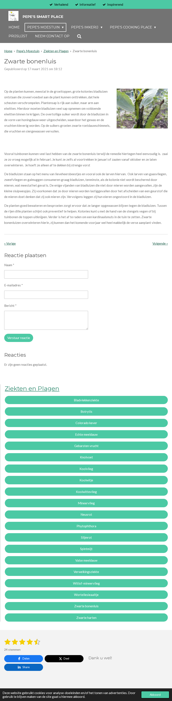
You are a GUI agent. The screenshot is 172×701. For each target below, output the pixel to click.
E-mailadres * (13, 285)
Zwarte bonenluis (85, 51)
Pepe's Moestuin (27, 51)
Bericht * (10, 305)
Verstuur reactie (18, 338)
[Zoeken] (79, 36)
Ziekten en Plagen (56, 51)
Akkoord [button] (155, 694)
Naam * (9, 265)
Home (8, 51)
